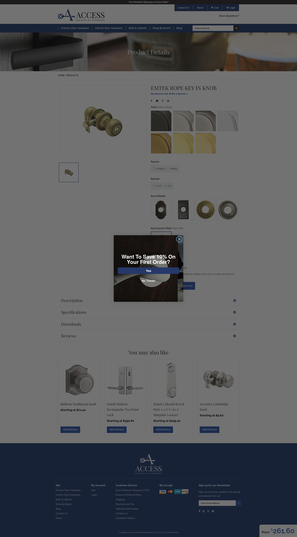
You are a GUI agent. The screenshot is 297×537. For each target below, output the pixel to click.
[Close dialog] (179, 239)
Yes (148, 270)
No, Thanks (148, 280)
